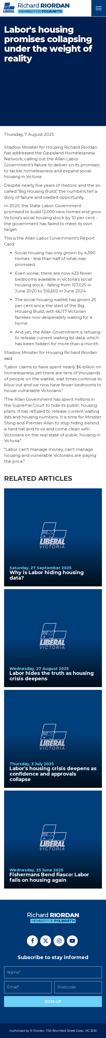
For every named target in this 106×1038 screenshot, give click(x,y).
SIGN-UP (53, 1001)
